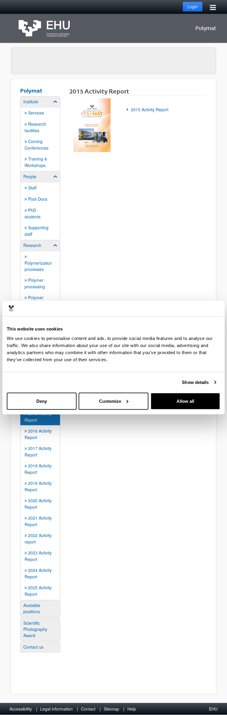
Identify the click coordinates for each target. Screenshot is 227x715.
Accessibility (20, 709)
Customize (110, 400)
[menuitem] (40, 133)
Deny (41, 400)
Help (131, 709)
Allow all (185, 400)
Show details (195, 382)
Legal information (56, 709)
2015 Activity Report (149, 109)
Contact (88, 709)
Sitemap (111, 709)
